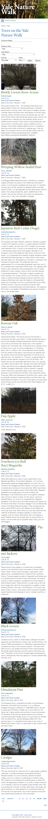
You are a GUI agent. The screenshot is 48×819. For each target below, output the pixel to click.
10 (19, 798)
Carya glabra (5, 557)
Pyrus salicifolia (6, 171)
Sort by (3, 58)
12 (26, 798)
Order (21, 58)
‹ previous (10, 798)
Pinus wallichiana (7, 693)
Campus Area (6, 46)
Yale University (4, 2)
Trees (8, 26)
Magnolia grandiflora (8, 469)
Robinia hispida (6, 96)
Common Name (6, 40)
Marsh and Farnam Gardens (10, 100)
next (45, 805)
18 (3, 801)
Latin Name (5, 52)
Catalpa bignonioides (8, 761)
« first (3, 798)
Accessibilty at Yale (17, 815)
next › (39, 798)
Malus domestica (7, 420)
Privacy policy (28, 815)
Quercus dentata (6, 327)
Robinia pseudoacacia (8, 630)
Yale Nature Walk (18, 9)
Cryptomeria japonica (8, 232)
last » (45, 798)
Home (3, 26)
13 (30, 798)
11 (23, 798)
